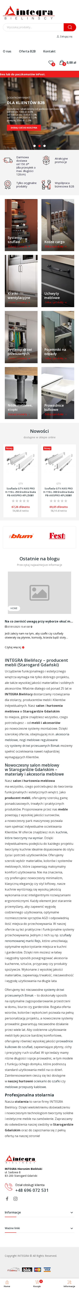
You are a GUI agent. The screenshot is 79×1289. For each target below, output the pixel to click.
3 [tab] (44, 146)
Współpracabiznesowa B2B (64, 184)
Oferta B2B (27, 51)
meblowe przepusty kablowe (25, 1087)
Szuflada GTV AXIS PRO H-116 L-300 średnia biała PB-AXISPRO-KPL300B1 (58, 492)
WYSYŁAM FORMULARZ (23, 124)
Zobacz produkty (17, 246)
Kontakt (49, 51)
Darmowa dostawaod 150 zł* (22, 160)
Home (14, 608)
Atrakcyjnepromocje (61, 160)
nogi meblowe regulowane (38, 740)
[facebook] (7, 1199)
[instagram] (15, 1199)
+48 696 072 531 (32, 1190)
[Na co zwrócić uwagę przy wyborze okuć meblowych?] (39, 593)
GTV (20, 484)
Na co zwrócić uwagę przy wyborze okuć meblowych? (39, 621)
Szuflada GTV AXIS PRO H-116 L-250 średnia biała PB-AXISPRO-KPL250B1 (20, 492)
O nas (7, 51)
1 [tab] (34, 146)
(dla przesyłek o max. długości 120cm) (26, 171)
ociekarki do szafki (47, 1081)
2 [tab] (39, 146)
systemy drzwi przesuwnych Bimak (35, 746)
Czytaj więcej (13, 647)
